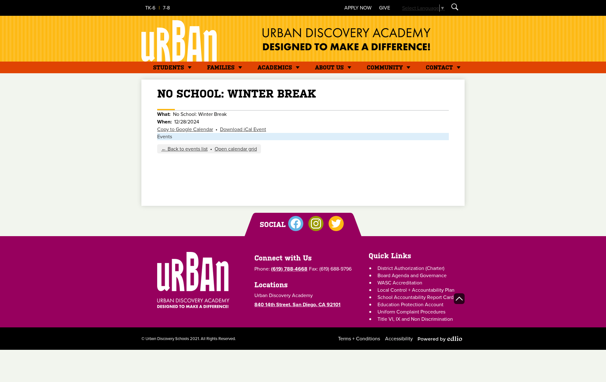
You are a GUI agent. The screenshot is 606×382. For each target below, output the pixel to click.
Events (164, 136)
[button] (168, 67)
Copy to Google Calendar (185, 129)
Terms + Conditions (359, 338)
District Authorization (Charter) (410, 268)
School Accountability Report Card (415, 297)
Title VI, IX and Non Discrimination (415, 319)
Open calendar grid (236, 148)
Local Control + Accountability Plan (415, 290)
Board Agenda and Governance (412, 275)
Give (384, 7)
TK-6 (150, 7)
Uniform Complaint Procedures (411, 311)
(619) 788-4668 (289, 268)
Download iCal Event (243, 129)
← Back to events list (184, 148)
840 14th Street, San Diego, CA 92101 (297, 304)
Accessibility (399, 338)
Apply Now (357, 7)
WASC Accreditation (399, 282)
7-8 (166, 7)
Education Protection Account (410, 304)
